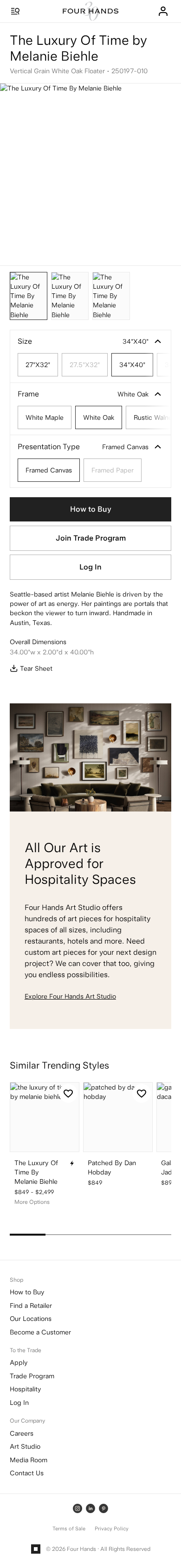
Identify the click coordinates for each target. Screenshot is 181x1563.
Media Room (28, 1460)
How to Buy (90, 509)
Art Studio (25, 1446)
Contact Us (27, 1473)
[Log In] (163, 11)
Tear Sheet (36, 668)
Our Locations (31, 1318)
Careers (21, 1433)
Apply (18, 1362)
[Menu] (15, 11)
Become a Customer (40, 1332)
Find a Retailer (31, 1305)
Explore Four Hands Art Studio (70, 996)
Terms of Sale (68, 1529)
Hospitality (25, 1389)
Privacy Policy (112, 1529)
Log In (90, 567)
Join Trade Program (91, 538)
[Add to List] (68, 1093)
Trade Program (32, 1376)
